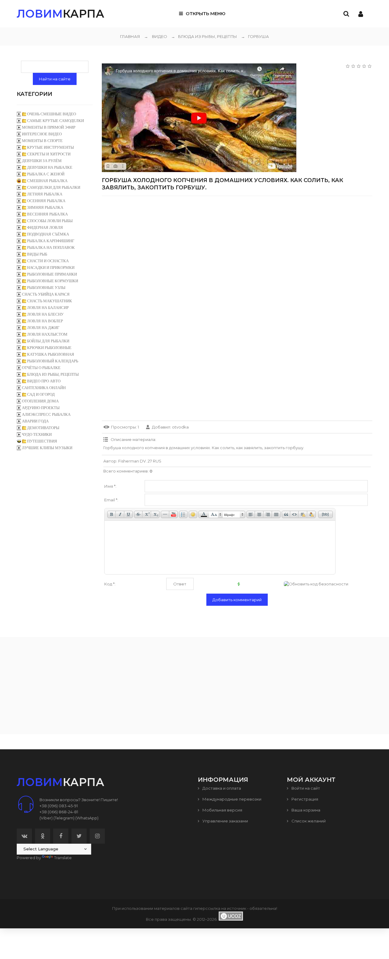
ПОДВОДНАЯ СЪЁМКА (48, 234)
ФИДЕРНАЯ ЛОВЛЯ (45, 227)
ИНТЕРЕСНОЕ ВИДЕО (42, 134)
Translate (63, 857)
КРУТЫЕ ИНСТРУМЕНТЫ (50, 147)
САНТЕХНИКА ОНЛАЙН (44, 387)
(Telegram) (63, 817)
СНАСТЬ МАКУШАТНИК (49, 301)
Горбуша (255, 36)
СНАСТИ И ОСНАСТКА (48, 261)
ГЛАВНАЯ (130, 36)
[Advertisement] (237, 243)
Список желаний (308, 820)
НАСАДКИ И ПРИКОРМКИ (50, 267)
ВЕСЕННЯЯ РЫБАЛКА (47, 214)
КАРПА (60, 13)
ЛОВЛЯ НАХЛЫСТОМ (47, 334)
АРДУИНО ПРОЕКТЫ (41, 407)
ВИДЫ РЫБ (37, 254)
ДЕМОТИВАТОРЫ (43, 427)
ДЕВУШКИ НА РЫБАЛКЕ (49, 167)
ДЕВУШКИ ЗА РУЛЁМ (42, 160)
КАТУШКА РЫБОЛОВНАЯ (50, 354)
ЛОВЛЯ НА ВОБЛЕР (45, 321)
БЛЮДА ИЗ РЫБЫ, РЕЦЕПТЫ (204, 36)
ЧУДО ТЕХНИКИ (37, 434)
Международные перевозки (231, 799)
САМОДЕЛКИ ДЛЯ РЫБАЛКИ (53, 187)
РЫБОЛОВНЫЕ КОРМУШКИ (52, 281)
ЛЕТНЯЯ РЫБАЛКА (44, 194)
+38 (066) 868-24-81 (59, 811)
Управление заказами (224, 820)
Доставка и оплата (221, 788)
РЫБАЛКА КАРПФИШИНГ (50, 241)
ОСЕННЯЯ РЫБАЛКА (46, 200)
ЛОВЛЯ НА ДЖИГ (43, 327)
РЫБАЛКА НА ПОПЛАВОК (51, 247)
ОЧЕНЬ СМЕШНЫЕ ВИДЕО (51, 114)
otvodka (180, 427)
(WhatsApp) (86, 817)
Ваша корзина (305, 810)
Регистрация (304, 799)
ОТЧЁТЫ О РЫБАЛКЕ (41, 367)
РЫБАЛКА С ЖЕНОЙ (45, 174)
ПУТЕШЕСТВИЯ (42, 441)
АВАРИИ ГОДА (35, 421)
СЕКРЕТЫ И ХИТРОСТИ (49, 154)
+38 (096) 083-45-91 (59, 805)
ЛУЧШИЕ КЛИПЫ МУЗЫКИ (47, 448)
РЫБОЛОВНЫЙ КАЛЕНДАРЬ (52, 361)
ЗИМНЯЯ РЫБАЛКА (45, 207)
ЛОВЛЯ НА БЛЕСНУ (45, 314)
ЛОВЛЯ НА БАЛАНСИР (48, 307)
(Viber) (46, 817)
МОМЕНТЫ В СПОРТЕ (42, 140)
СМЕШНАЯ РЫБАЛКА (47, 180)
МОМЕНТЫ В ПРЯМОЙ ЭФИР (48, 127)
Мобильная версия (221, 810)
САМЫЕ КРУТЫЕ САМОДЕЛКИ (55, 120)
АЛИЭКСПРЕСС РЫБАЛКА (46, 414)
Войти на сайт (305, 788)
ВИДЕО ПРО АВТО (43, 381)
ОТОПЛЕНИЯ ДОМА (40, 401)
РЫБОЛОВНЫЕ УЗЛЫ (46, 287)
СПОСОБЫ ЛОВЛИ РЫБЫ (50, 221)
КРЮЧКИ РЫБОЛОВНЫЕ (49, 347)
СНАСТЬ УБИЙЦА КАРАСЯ (46, 294)
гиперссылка (206, 908)
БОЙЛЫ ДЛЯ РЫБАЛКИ (48, 341)
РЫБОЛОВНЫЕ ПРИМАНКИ (52, 274)
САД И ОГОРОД (41, 394)
